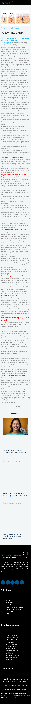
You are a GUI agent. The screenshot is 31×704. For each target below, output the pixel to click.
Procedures (9, 611)
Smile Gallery (10, 605)
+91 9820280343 (9, 685)
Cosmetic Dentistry (12, 635)
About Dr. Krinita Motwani (14, 607)
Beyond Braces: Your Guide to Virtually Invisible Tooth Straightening (15, 494)
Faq (7, 616)
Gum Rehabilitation (12, 655)
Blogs (7, 614)
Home (8, 600)
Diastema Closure (12, 651)
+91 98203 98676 (22, 685)
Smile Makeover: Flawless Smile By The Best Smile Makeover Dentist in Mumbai (15, 452)
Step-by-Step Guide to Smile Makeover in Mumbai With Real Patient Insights (13, 536)
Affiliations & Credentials (14, 609)
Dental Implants (11, 642)
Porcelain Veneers (12, 638)
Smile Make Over (11, 640)
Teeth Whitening (11, 644)
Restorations (10, 660)
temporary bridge (6, 351)
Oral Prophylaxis (11, 657)
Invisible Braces (11, 646)
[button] (28, 2)
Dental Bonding (11, 648)
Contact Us (9, 603)
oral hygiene (8, 247)
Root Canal (9, 653)
